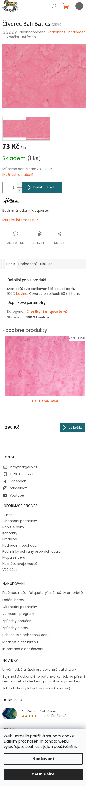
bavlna (21, 293)
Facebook (18, 481)
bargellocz (18, 488)
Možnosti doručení (17, 175)
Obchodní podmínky (19, 521)
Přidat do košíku (45, 187)
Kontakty (9, 533)
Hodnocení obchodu (19, 545)
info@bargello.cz (23, 467)
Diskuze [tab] (46, 263)
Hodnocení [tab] (27, 263)
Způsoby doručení (17, 621)
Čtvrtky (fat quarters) (47, 311)
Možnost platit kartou (20, 642)
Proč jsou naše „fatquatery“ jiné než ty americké (42, 592)
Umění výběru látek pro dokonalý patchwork (39, 669)
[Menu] (79, 6)
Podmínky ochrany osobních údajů (31, 551)
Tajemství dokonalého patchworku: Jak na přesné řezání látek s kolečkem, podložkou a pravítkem (44, 678)
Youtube (17, 495)
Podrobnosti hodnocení (67, 32)
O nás (7, 515)
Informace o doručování (22, 649)
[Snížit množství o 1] (19, 190)
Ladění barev (13, 600)
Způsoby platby (15, 628)
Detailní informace (18, 219)
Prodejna (9, 539)
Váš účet (9, 569)
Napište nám (13, 527)
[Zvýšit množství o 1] (19, 184)
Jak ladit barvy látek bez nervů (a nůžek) (36, 688)
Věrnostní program (18, 614)
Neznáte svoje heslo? (20, 563)
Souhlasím (43, 774)
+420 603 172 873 (24, 474)
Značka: (21, 37)
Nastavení (43, 759)
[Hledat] (54, 6)
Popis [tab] (10, 263)
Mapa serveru (13, 557)
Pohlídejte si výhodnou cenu (26, 635)
